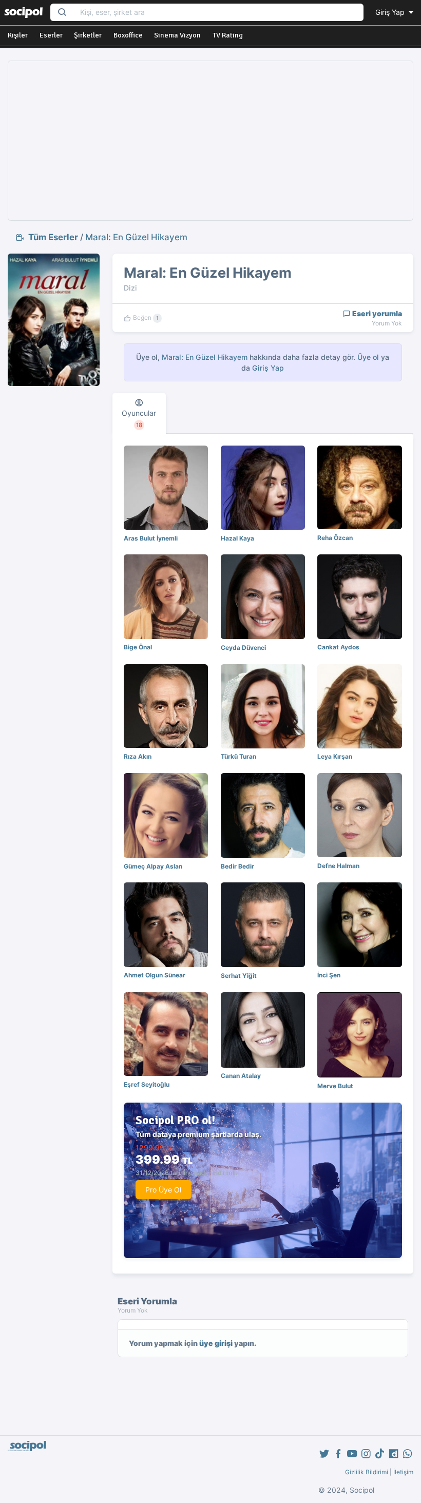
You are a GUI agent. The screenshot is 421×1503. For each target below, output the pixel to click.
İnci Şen (328, 975)
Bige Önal (138, 647)
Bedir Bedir (237, 866)
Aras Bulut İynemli (151, 538)
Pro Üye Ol (163, 1189)
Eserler (51, 35)
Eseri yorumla (376, 313)
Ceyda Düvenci (243, 647)
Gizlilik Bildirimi (366, 1472)
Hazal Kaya (237, 538)
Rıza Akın (137, 756)
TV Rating (228, 35)
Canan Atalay (241, 1076)
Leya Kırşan (334, 756)
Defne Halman (338, 866)
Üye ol (368, 357)
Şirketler (88, 35)
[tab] (139, 413)
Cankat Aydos (338, 647)
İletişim (403, 1472)
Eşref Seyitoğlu (146, 1084)
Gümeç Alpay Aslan (153, 866)
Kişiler (18, 35)
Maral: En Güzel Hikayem (136, 237)
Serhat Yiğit (239, 975)
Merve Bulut (335, 1086)
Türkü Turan (238, 756)
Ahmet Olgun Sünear (154, 975)
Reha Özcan (335, 538)
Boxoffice (128, 35)
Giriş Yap (391, 12)
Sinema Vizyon (177, 35)
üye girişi (216, 1343)
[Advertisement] (210, 141)
